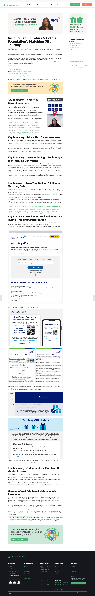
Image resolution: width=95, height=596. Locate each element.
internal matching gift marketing (22, 189)
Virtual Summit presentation (31, 79)
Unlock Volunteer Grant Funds (74, 47)
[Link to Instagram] (78, 593)
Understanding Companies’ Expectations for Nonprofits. (20, 519)
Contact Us (73, 571)
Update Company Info (44, 569)
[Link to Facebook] (80, 593)
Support (85, 1)
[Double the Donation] (10, 5)
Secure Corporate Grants (73, 53)
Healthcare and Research (29, 576)
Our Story (73, 566)
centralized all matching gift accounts (17, 143)
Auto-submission (11, 573)
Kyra (12, 122)
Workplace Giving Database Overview (45, 567)
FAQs (72, 573)
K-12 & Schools (27, 573)
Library (56, 576)
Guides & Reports (58, 575)
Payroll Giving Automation (13, 571)
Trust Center (73, 569)
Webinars (57, 573)
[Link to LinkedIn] (72, 593)
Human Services (27, 575)
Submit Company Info (44, 571)
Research (57, 569)
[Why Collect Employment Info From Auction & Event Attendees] (94, 298)
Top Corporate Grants (44, 582)
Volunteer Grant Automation (13, 569)
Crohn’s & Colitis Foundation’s (18, 50)
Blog (56, 566)
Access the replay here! (48, 506)
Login (90, 1)
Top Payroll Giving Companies (46, 580)
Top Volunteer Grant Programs (46, 578)
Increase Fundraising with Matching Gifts (75, 43)
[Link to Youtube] (75, 593)
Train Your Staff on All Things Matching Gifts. (18, 73)
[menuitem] (84, 1)
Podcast (57, 571)
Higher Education (27, 568)
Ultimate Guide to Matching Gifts (61, 582)
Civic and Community (28, 578)
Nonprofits (26, 566)
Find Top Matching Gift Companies (74, 45)
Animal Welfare (27, 571)
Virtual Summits (58, 568)
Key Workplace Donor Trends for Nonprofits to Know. (20, 516)
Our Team (73, 568)
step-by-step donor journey (49, 194)
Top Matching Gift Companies (45, 576)
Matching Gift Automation (13, 568)
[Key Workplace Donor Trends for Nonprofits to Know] (1, 298)
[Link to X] (83, 593)
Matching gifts (11, 48)
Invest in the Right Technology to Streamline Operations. (20, 71)
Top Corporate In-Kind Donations (46, 584)
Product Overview (11, 566)
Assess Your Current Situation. (15, 67)
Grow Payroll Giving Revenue (73, 49)
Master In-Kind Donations (73, 51)
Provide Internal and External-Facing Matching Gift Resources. (21, 75)
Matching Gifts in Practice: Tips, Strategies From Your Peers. (21, 511)
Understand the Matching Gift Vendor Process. (18, 76)
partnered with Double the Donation (20, 165)
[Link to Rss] (86, 593)
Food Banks (26, 569)
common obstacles (14, 109)
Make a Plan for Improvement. (15, 69)
